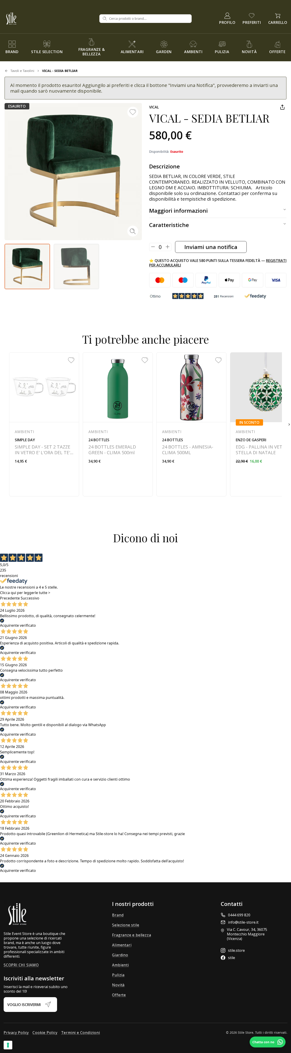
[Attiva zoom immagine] (132, 231)
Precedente (10, 598)
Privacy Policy (16, 1032)
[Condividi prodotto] (282, 107)
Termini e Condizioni (80, 1032)
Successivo (30, 598)
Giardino (120, 955)
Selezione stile (125, 925)
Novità (118, 985)
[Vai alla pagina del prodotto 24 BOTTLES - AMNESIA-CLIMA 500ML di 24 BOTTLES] (191, 424)
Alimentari (121, 945)
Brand (117, 915)
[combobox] (148, 19)
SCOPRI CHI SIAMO (21, 964)
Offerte (119, 995)
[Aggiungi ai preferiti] (132, 112)
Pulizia (118, 975)
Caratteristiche (169, 225)
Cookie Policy (45, 1032)
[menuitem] (12, 47)
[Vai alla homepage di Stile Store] (50, 18)
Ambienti (120, 965)
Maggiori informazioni (178, 210)
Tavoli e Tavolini (22, 71)
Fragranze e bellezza (131, 935)
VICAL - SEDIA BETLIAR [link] (60, 71)
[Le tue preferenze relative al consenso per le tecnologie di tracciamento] (8, 1045)
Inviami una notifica (210, 247)
